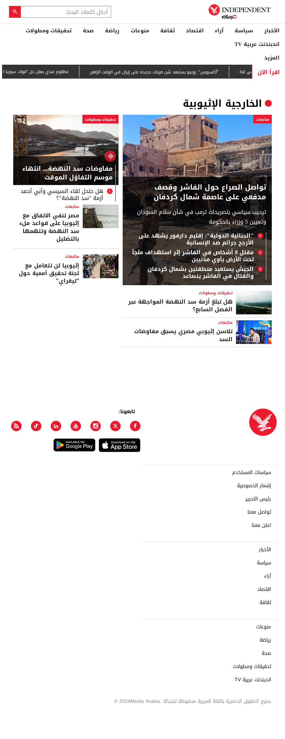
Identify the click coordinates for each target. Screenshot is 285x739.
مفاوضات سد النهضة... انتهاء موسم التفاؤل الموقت (67, 173)
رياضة (112, 30)
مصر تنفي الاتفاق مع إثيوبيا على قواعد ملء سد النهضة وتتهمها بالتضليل (49, 227)
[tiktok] (36, 426)
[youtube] (76, 426)
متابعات (262, 119)
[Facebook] (135, 426)
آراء (219, 30)
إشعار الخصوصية (254, 486)
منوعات (140, 30)
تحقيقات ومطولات (49, 30)
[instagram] (95, 426)
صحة (88, 30)
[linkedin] (56, 426)
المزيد (271, 58)
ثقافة (167, 30)
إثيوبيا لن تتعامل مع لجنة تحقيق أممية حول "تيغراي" (49, 273)
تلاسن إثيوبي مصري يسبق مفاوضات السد (183, 335)
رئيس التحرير (258, 499)
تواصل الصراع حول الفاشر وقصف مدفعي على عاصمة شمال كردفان (210, 192)
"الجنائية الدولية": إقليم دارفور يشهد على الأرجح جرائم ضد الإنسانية (196, 239)
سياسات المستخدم (251, 472)
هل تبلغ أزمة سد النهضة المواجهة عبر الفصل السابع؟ (180, 305)
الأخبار (271, 30)
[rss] (16, 426)
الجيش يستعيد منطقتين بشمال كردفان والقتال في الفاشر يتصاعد (201, 273)
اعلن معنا (261, 525)
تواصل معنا (259, 512)
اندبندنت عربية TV (257, 44)
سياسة (244, 30)
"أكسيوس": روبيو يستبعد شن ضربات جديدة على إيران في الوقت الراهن (166, 72)
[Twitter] (115, 426)
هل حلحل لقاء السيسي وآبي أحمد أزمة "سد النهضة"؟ (62, 195)
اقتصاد (195, 30)
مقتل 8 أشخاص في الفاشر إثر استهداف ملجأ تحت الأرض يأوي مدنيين (193, 256)
